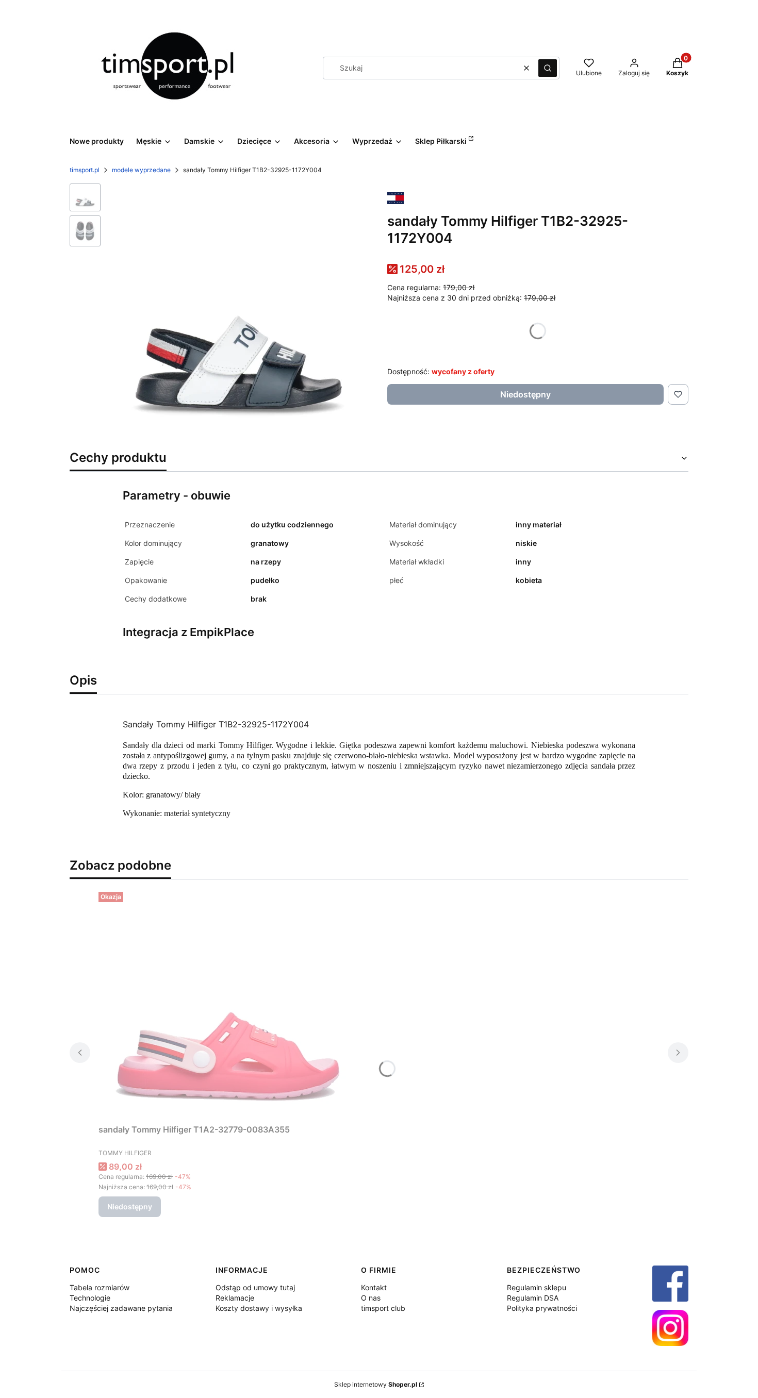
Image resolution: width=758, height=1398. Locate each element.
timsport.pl (85, 170)
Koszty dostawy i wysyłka (259, 1308)
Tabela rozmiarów (99, 1287)
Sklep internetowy (375, 1384)
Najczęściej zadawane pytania (121, 1308)
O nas (371, 1297)
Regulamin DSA (532, 1297)
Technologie (90, 1297)
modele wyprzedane (141, 170)
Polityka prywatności (542, 1308)
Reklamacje (235, 1297)
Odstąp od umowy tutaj (255, 1287)
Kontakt (374, 1287)
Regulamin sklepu (536, 1287)
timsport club (383, 1308)
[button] (547, 68)
